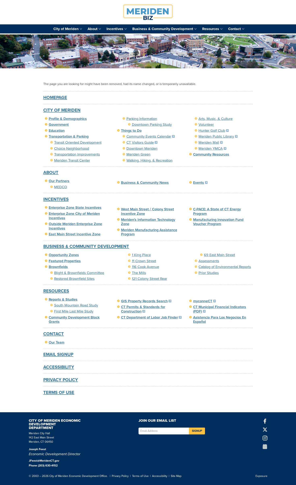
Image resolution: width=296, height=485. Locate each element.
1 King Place (141, 255)
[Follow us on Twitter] (265, 429)
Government (59, 124)
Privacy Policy (60, 380)
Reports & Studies (63, 299)
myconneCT (204, 301)
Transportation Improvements (77, 154)
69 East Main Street (219, 255)
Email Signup (58, 354)
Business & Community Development (162, 28)
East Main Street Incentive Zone (74, 234)
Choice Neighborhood (71, 148)
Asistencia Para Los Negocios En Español (219, 319)
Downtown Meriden (141, 148)
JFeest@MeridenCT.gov (44, 461)
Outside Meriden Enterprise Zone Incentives (75, 226)
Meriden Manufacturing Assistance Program (149, 232)
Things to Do (131, 130)
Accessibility (58, 367)
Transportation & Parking (69, 136)
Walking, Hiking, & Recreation (149, 160)
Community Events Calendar (150, 136)
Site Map (176, 476)
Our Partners (59, 181)
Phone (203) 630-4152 (43, 465)
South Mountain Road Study (76, 305)
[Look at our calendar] (265, 446)
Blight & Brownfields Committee (79, 272)
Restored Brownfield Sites (74, 278)
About (92, 28)
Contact (234, 28)
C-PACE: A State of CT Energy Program (217, 211)
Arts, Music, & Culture (216, 118)
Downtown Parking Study (152, 124)
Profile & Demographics (68, 118)
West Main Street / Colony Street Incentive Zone (147, 211)
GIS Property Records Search (145, 301)
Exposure (261, 476)
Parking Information (141, 118)
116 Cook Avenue (145, 266)
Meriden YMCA (212, 148)
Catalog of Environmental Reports (225, 266)
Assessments (209, 261)
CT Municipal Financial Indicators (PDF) (219, 309)
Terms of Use (58, 392)
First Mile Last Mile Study (73, 311)
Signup (197, 431)
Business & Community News (145, 182)
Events (200, 182)
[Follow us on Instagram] (265, 438)
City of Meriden (66, 28)
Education (57, 130)
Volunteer (206, 124)
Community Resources (211, 154)
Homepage (55, 97)
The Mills (139, 272)
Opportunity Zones (64, 255)
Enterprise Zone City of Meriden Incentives (74, 216)
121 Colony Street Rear (149, 278)
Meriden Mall (210, 142)
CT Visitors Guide (141, 142)
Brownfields (58, 266)
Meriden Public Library (217, 136)
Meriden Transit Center (72, 160)
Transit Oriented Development (77, 142)
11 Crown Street (144, 261)
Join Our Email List (157, 421)
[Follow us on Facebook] (265, 421)
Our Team (56, 342)
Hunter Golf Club (213, 130)
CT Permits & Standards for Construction (143, 309)
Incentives (115, 28)
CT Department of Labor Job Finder (151, 317)
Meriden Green (138, 154)
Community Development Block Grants (74, 319)
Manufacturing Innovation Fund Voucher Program (218, 222)
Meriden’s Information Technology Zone (148, 222)
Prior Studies (209, 272)
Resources (210, 28)
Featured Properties (65, 261)
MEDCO (60, 187)
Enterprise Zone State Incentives (75, 207)
